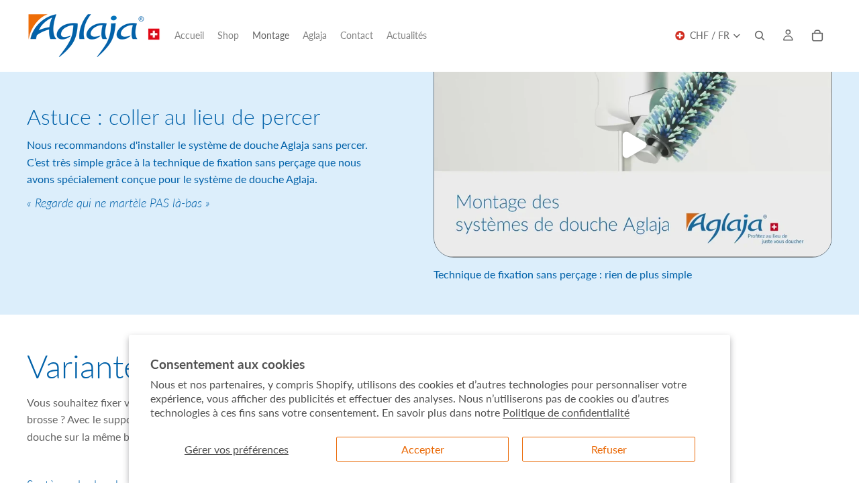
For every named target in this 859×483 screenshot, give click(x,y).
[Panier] (817, 35)
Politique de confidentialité (566, 412)
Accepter (422, 449)
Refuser (609, 449)
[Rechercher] (759, 35)
